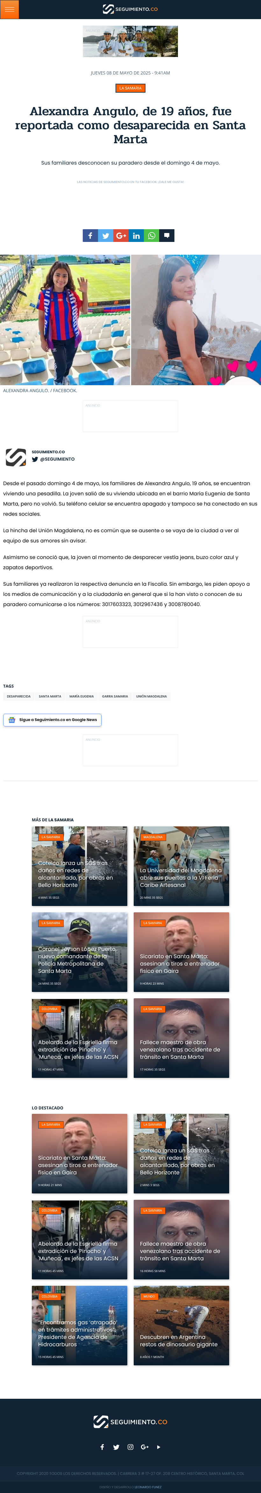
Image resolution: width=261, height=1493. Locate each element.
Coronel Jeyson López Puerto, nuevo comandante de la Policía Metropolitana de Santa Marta (77, 960)
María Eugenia (81, 696)
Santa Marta (50, 696)
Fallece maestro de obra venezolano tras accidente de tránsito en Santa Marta (180, 1049)
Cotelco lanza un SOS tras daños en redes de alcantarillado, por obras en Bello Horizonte (75, 874)
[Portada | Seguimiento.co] (130, 1421)
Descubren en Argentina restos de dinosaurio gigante (179, 1340)
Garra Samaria (115, 696)
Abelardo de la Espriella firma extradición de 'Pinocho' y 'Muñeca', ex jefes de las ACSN (78, 1049)
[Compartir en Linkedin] (136, 235)
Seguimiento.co (48, 452)
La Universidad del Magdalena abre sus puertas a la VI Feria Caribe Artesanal (181, 878)
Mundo (149, 1296)
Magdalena (153, 837)
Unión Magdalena (151, 696)
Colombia (50, 1009)
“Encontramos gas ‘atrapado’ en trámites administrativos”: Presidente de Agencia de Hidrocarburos (77, 1333)
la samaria (130, 88)
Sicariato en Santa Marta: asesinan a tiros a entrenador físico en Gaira (180, 963)
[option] (130, 324)
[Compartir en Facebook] (90, 235)
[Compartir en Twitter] (105, 235)
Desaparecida (19, 696)
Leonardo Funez (148, 1487)
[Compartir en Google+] (121, 235)
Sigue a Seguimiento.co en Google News (58, 720)
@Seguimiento (57, 459)
